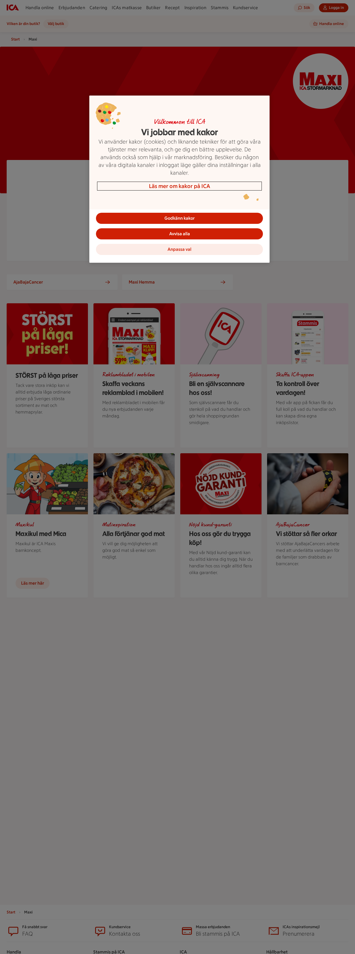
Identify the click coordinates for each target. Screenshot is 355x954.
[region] (179, 179)
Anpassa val (179, 249)
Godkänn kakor (179, 218)
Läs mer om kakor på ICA (179, 186)
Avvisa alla (179, 233)
